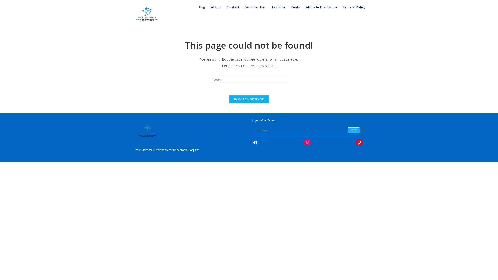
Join (354, 130)
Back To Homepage (249, 99)
